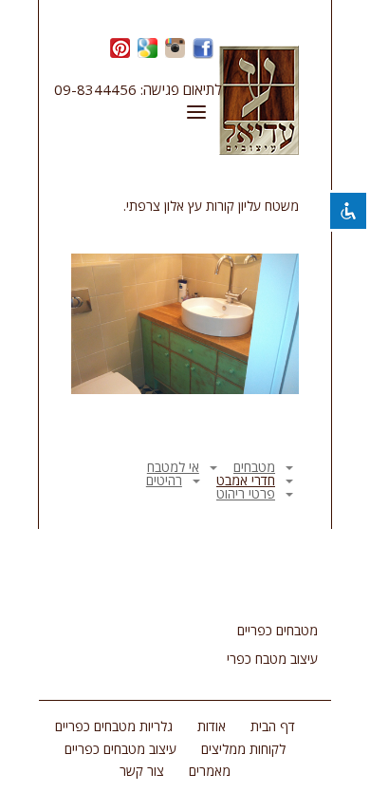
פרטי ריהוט (245, 493)
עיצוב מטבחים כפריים (120, 749)
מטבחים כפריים (277, 630)
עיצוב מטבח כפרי (272, 659)
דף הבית (272, 726)
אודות (211, 726)
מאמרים (210, 771)
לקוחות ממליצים (243, 749)
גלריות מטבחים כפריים (114, 726)
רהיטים (164, 480)
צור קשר (142, 771)
